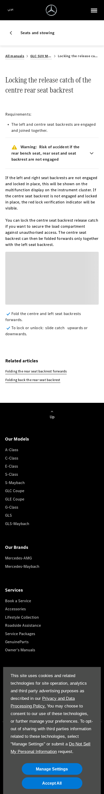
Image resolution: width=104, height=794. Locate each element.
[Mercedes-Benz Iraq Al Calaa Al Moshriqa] (51, 10)
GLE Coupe (14, 499)
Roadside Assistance (23, 625)
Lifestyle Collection (22, 617)
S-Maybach (15, 482)
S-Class (11, 474)
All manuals (14, 56)
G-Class (11, 507)
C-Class (11, 458)
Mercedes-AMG (18, 558)
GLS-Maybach (17, 523)
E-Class (11, 466)
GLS (8, 515)
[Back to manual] (12, 32)
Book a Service (18, 600)
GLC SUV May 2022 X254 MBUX (41, 56)
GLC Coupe (14, 490)
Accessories (15, 609)
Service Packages (20, 633)
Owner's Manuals (20, 650)
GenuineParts (17, 641)
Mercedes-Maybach (22, 566)
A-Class (11, 449)
